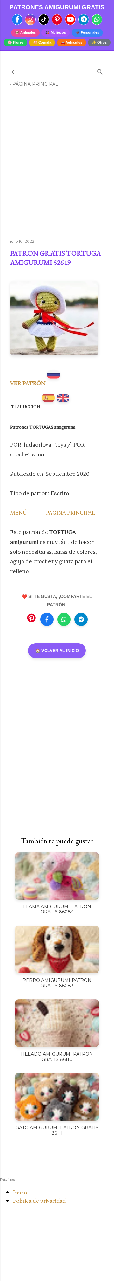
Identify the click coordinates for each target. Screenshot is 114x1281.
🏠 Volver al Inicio (57, 650)
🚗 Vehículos (71, 42)
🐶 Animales (25, 32)
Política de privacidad (39, 1200)
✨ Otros (99, 42)
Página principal (35, 84)
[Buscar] (100, 70)
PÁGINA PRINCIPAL (70, 512)
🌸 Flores (15, 42)
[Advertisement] (57, 165)
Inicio (20, 1192)
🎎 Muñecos (55, 32)
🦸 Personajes (87, 32)
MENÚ (18, 512)
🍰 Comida (42, 42)
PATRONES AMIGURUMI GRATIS (57, 7)
